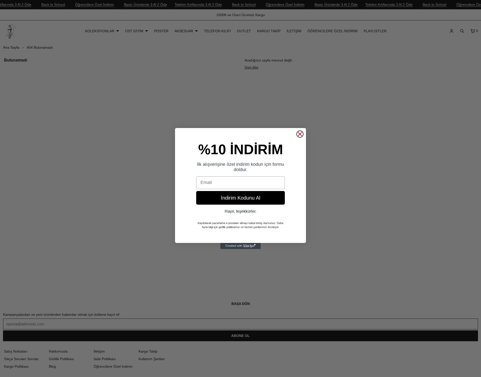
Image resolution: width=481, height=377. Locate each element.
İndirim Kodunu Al (240, 198)
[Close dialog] (300, 134)
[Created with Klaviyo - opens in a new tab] (240, 246)
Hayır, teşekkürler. (240, 211)
